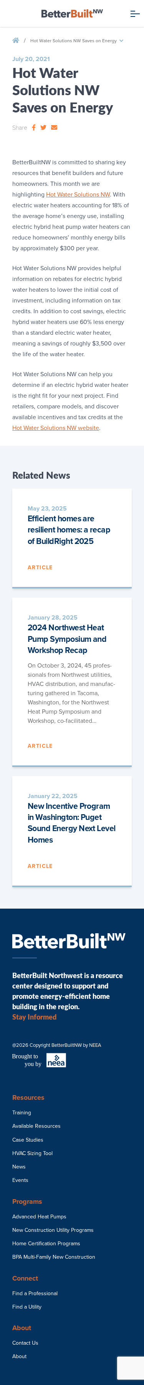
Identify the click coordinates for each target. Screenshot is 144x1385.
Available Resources (36, 1126)
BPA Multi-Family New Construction (53, 1257)
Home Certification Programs (46, 1243)
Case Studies (27, 1140)
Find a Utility (26, 1307)
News (19, 1167)
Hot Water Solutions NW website (55, 428)
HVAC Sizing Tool (32, 1153)
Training (21, 1112)
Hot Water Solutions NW (78, 194)
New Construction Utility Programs (53, 1230)
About (19, 1356)
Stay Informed (34, 1016)
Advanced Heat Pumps (39, 1216)
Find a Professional (35, 1293)
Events (20, 1180)
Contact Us (25, 1343)
